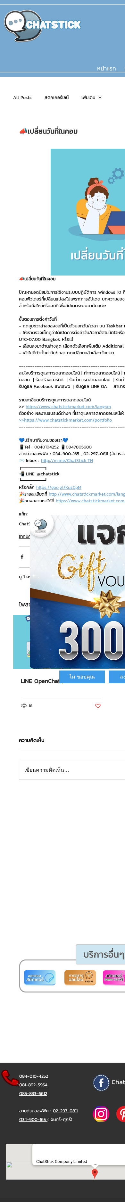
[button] (82, 677)
